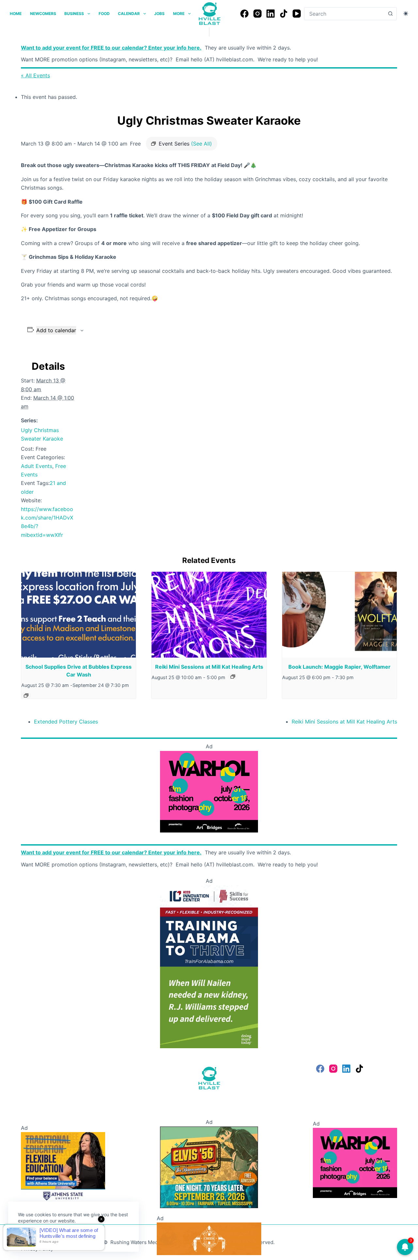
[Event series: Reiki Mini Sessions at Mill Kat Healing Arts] (233, 676)
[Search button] (390, 14)
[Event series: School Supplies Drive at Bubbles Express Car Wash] (26, 695)
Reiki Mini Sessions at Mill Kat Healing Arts (209, 666)
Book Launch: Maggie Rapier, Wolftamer (339, 666)
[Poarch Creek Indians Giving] (209, 1238)
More (179, 13)
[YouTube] (297, 13)
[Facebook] (244, 13)
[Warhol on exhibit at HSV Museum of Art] (209, 791)
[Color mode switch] (405, 13)
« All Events (35, 75)
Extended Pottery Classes (66, 721)
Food (104, 13)
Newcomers (43, 13)
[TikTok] (284, 13)
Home (16, 13)
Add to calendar (56, 330)
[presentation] (78, 615)
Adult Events (36, 466)
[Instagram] (257, 13)
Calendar (129, 13)
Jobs (159, 13)
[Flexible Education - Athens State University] (63, 1166)
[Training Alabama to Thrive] (209, 925)
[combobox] (344, 13)
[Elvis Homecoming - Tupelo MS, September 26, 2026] (209, 1166)
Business (74, 13)
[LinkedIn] (270, 13)
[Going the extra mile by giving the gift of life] (209, 1007)
